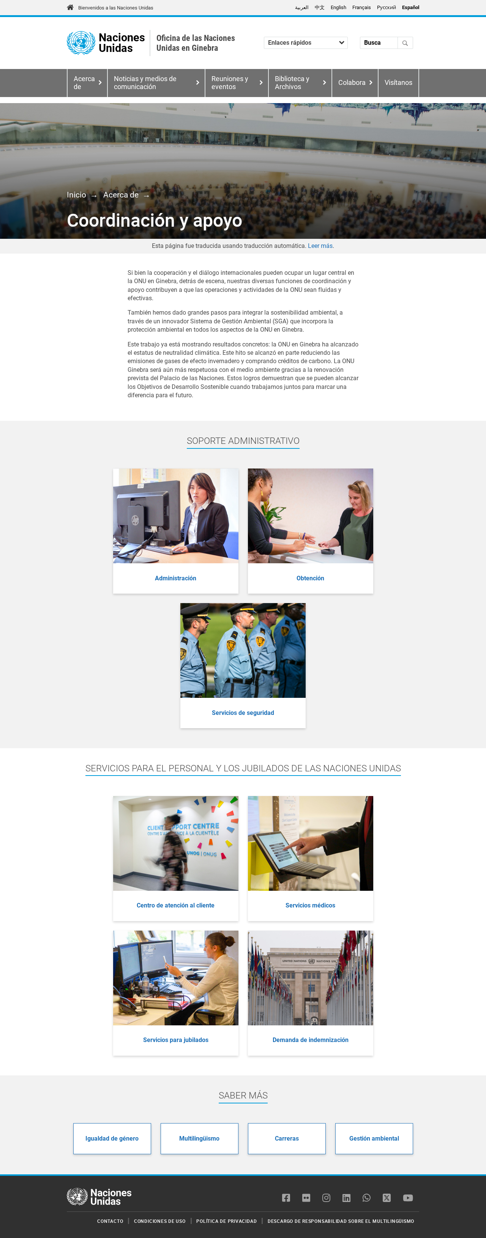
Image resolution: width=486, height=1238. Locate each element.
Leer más (320, 245)
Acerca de (121, 194)
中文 (320, 7)
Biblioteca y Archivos (292, 83)
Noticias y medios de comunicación (145, 83)
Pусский (386, 7)
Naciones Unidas (122, 43)
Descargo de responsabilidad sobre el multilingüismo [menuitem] (341, 1221)
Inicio (76, 194)
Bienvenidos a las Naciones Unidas (115, 8)
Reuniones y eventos (229, 83)
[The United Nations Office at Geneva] (81, 43)
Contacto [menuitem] (110, 1221)
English (338, 7)
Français (361, 7)
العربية (302, 7)
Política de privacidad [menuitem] (226, 1221)
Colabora (352, 82)
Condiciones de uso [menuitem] (160, 1221)
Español (410, 7)
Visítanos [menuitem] (398, 82)
